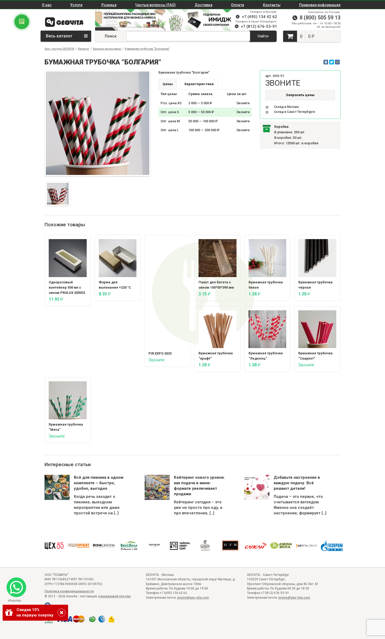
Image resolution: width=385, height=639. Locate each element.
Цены (168, 84)
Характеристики (199, 84)
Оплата (237, 5)
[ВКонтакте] (325, 62)
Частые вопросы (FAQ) (155, 5)
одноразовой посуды (114, 596)
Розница (109, 5)
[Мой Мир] (337, 62)
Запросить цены (300, 95)
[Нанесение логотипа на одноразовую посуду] (201, 20)
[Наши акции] (128, 20)
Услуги (76, 5)
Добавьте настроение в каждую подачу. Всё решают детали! (297, 483)
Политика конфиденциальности (69, 591)
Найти (263, 36)
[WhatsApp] (14, 585)
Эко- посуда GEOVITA (59, 49)
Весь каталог (60, 36)
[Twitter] (331, 62)
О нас (47, 5)
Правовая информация (319, 5)
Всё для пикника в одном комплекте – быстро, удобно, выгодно (98, 483)
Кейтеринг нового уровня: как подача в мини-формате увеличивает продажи (199, 485)
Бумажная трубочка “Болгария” (147, 49)
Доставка (203, 5)
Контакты (271, 5)
